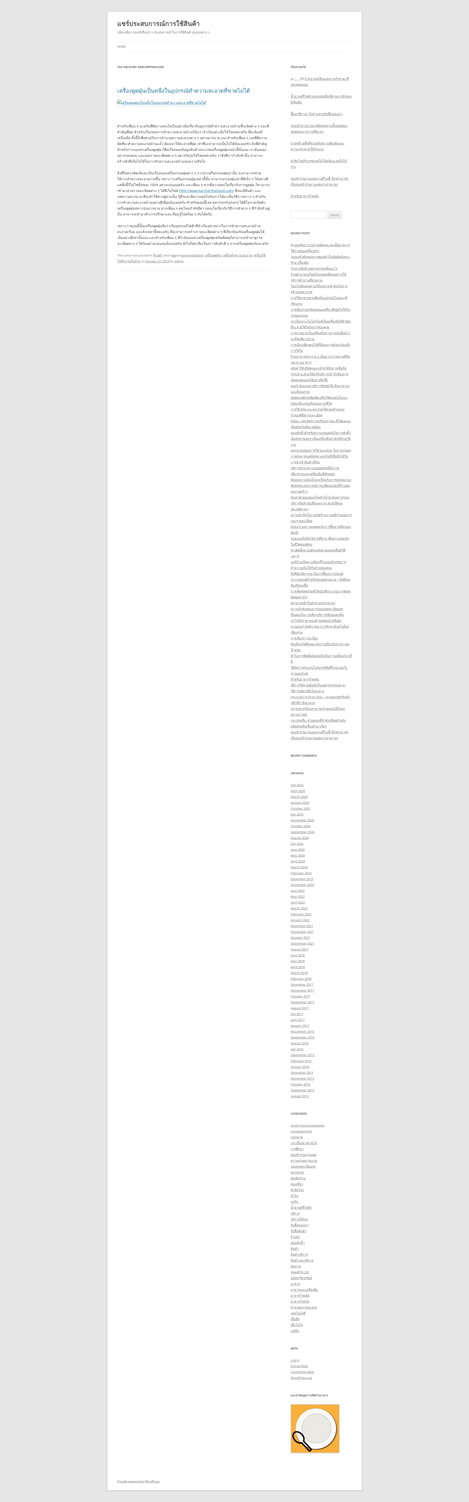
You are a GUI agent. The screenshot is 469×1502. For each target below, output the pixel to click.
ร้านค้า (158, 255)
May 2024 (298, 855)
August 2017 (300, 1008)
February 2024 (301, 873)
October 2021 (300, 937)
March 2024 (299, 867)
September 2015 (302, 1055)
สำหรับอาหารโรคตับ (305, 196)
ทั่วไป (294, 1196)
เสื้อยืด (295, 1319)
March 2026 (299, 797)
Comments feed (302, 1372)
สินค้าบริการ (299, 1254)
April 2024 (298, 861)
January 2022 (300, 920)
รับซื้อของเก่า (300, 1225)
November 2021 (302, 932)
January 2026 (300, 802)
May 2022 (298, 896)
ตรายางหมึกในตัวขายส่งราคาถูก (313, 603)
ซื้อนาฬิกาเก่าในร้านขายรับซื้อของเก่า (316, 114)
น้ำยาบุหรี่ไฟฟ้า (301, 1207)
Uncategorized (301, 1131)
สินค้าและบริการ (302, 1260)
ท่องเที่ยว (297, 1184)
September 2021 (302, 943)
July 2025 (297, 814)
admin (179, 261)
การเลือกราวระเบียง (304, 638)
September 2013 (302, 1090)
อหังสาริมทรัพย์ (301, 1278)
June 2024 (298, 849)
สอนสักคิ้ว (298, 1243)
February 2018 (301, 978)
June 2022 (298, 890)
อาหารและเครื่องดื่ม (304, 1290)
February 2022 (301, 914)
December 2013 (302, 1072)
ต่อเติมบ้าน (298, 1178)
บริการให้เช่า (299, 1219)
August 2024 (300, 838)
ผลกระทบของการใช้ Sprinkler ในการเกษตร (321, 450)
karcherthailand (192, 255)
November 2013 (302, 1078)
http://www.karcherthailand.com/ (206, 190)
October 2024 (300, 826)
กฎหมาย (297, 1137)
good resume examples (308, 1125)
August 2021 (300, 949)
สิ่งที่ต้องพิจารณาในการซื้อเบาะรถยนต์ (317, 574)
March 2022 (299, 908)
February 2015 (301, 1061)
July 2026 (297, 785)
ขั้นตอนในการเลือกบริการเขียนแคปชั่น (317, 615)
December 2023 (302, 879)
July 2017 (297, 1014)
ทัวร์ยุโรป (297, 1190)
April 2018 (298, 967)
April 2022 (298, 902)
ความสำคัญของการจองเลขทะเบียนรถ (317, 609)
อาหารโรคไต (300, 1301)
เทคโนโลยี (298, 1313)
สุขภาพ (296, 1266)
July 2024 (297, 843)
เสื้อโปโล (297, 1325)
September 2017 (302, 1002)
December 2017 (302, 984)
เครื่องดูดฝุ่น (213, 255)
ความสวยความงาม (304, 1160)
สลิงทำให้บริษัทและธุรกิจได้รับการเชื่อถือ (319, 368)
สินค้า (295, 1248)
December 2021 (302, 926)
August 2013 (300, 1096)
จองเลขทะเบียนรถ (303, 1166)
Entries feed (299, 1366)
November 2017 (302, 990)
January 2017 (300, 1025)
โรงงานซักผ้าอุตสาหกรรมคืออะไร (314, 268)
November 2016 (302, 1031)
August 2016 (300, 1043)
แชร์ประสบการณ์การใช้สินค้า (158, 23)
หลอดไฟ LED (300, 1272)
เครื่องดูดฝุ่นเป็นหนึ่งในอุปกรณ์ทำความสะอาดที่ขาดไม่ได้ (183, 90)
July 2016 (297, 1049)
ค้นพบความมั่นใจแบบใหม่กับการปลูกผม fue (321, 480)
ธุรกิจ (294, 1201)
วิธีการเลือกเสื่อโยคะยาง (307, 691)
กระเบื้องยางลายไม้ (304, 1143)
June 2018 (298, 955)
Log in (295, 1360)
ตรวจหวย (297, 1172)
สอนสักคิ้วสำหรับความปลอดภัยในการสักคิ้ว (321, 433)
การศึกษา (297, 1149)
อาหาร (295, 1284)
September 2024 (302, 832)
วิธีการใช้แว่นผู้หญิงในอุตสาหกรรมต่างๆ (318, 685)
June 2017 (298, 1020)
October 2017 (300, 996)
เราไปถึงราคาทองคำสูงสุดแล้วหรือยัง (316, 620)
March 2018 (299, 973)
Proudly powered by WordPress (138, 1481)
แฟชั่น (295, 1331)
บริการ (295, 1213)
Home (121, 47)
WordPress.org (301, 1378)
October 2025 (300, 808)
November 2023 (302, 885)
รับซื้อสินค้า (299, 1231)
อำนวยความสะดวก (304, 1307)
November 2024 (302, 820)
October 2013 (300, 1084)
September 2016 (302, 1037)
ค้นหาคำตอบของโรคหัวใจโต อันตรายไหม (320, 497)
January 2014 (300, 1067)
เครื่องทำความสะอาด (237, 255)
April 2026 (298, 791)
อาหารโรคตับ (300, 1295)
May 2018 (298, 961)
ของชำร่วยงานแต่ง (303, 1155)
